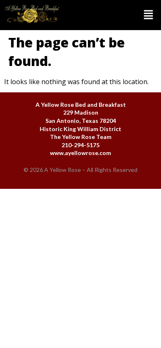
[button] (113, 15)
